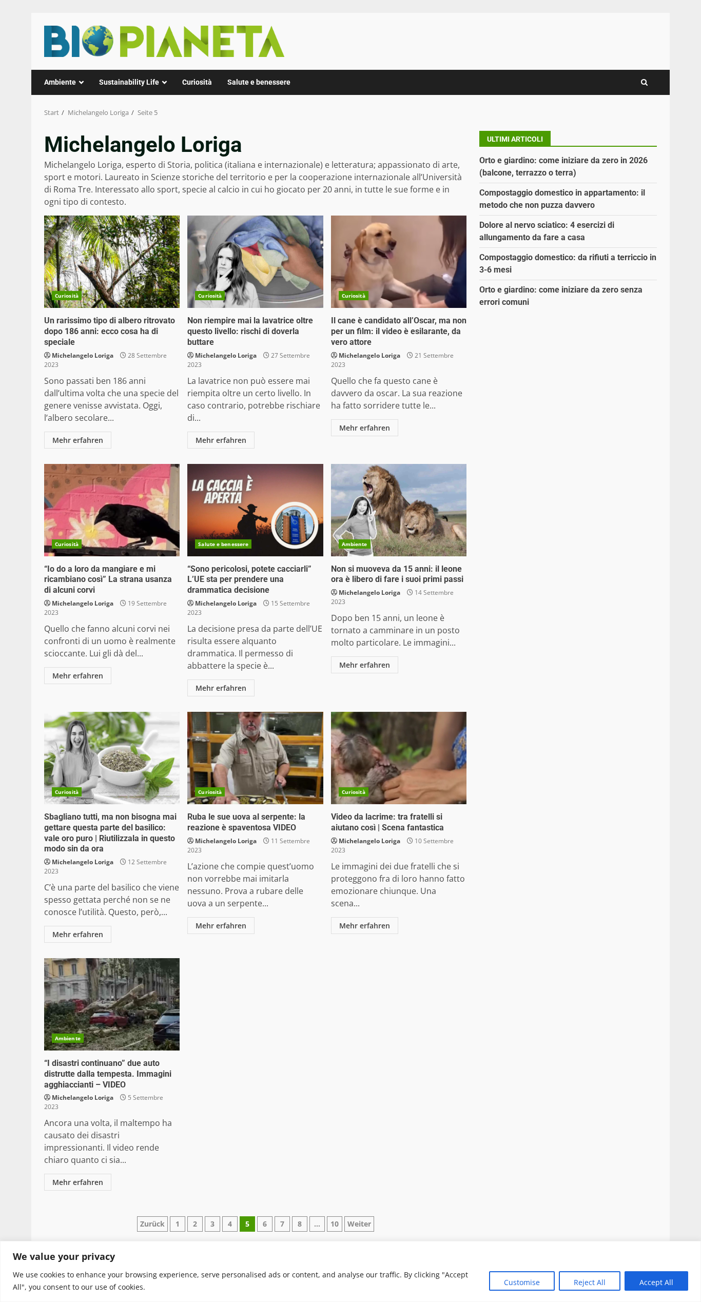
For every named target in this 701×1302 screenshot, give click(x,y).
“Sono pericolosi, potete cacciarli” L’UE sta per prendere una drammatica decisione (255, 510)
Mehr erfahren (77, 440)
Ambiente (60, 82)
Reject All (590, 1282)
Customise (522, 1282)
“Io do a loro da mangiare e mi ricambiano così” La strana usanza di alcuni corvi (112, 510)
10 (334, 1224)
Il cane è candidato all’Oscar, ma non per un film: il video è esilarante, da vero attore (398, 262)
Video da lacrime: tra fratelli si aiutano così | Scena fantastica (398, 758)
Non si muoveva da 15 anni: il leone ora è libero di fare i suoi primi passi (398, 510)
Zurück (152, 1224)
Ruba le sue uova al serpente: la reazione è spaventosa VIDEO (255, 758)
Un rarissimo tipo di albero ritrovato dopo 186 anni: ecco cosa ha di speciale (112, 262)
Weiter (359, 1224)
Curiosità (197, 82)
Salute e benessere (258, 82)
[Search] (644, 82)
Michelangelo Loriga (82, 355)
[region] (350, 1271)
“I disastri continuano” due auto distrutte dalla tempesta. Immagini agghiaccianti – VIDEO (112, 1004)
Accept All (656, 1282)
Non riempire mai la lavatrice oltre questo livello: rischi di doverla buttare (255, 262)
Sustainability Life (129, 82)
